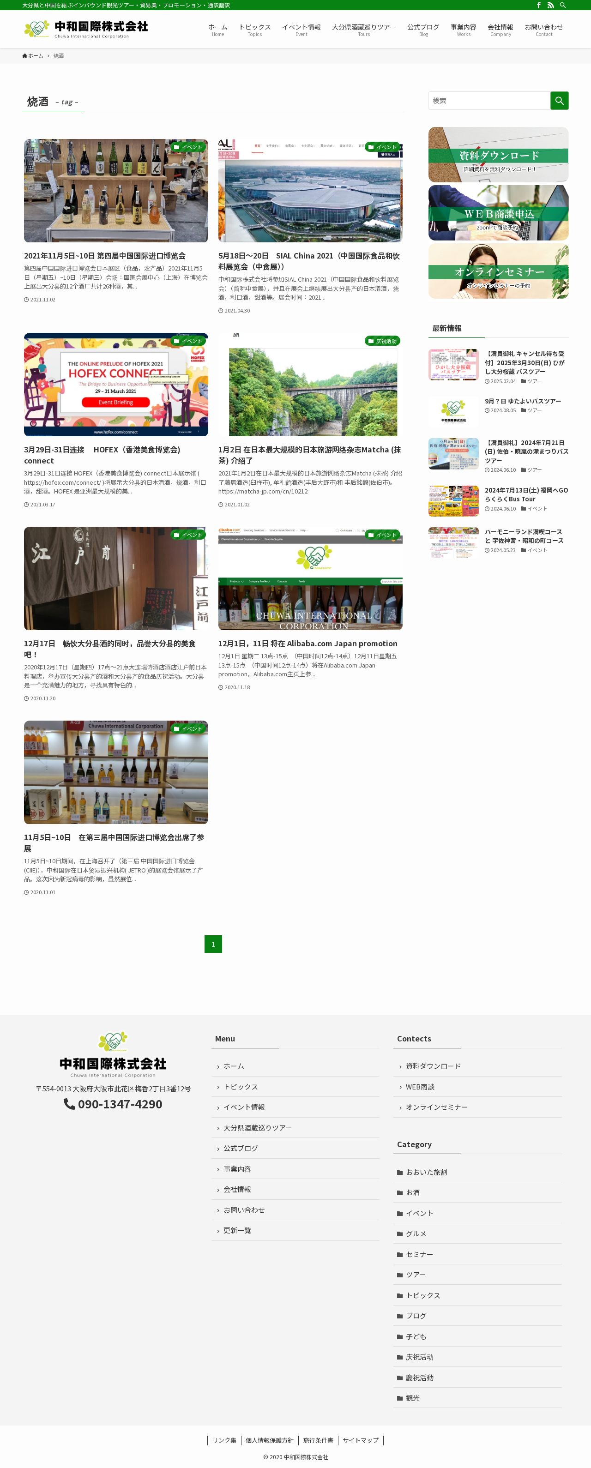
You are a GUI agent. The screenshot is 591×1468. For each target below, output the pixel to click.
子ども (416, 1336)
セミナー (420, 1254)
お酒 (413, 1192)
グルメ (416, 1233)
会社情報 (237, 1189)
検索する (559, 100)
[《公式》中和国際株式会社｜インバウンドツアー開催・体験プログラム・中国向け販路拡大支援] (86, 29)
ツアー (416, 1274)
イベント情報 (244, 1107)
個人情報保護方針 (270, 1440)
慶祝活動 (420, 1377)
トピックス (240, 1086)
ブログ (416, 1315)
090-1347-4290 (120, 1103)
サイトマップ (361, 1440)
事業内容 (237, 1168)
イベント (420, 1213)
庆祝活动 (420, 1356)
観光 (413, 1397)
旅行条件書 (318, 1440)
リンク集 (224, 1440)
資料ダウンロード (433, 1066)
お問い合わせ (244, 1210)
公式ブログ (240, 1148)
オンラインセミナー (437, 1107)
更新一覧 (237, 1230)
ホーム (233, 1066)
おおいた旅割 (426, 1172)
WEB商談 (420, 1086)
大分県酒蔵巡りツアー (257, 1127)
